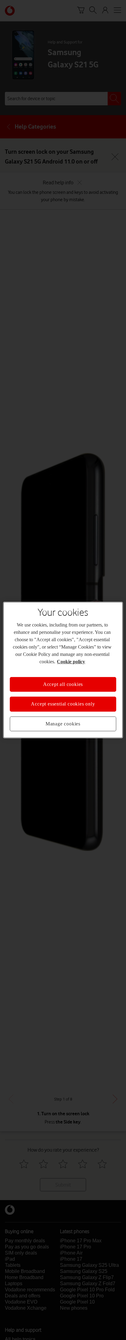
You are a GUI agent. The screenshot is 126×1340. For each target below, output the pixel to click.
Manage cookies (63, 723)
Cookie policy (71, 661)
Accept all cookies (63, 684)
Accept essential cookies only (63, 703)
